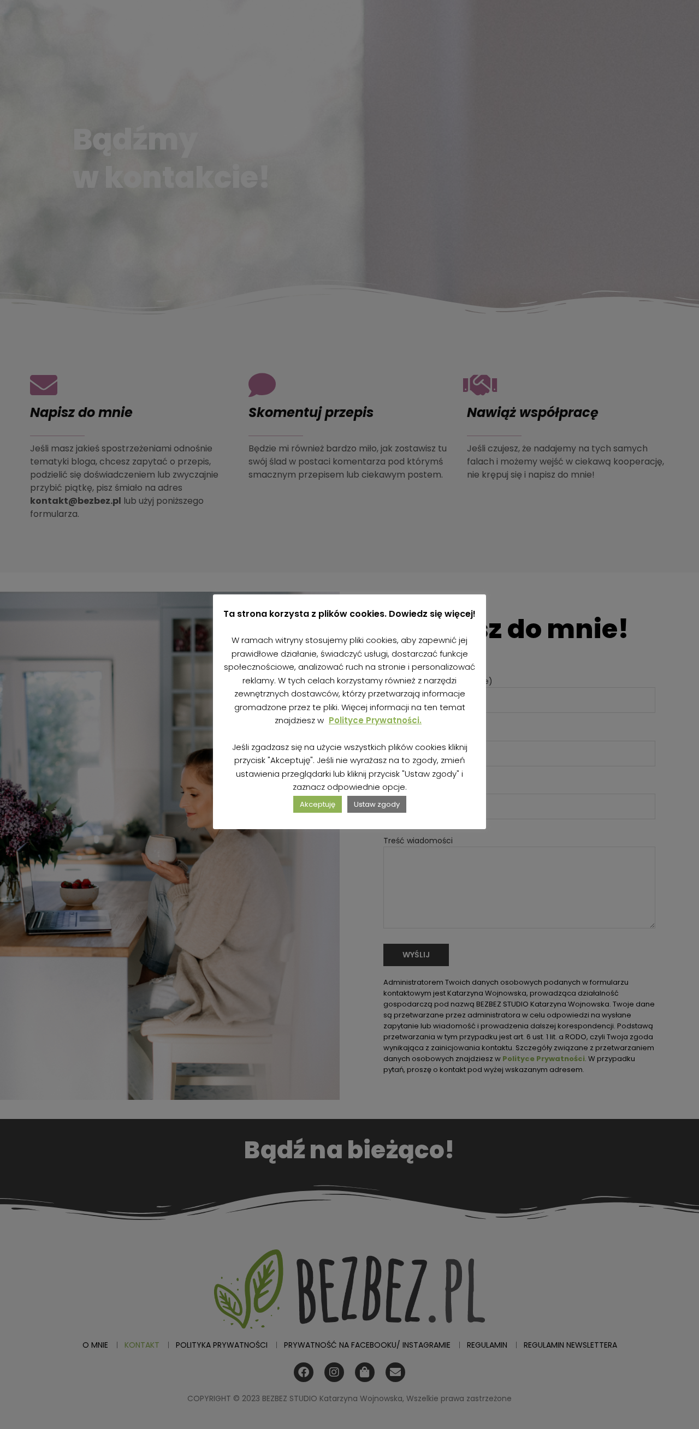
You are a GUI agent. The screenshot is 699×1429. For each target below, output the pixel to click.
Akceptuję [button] (317, 804)
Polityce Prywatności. (375, 720)
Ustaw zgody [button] (377, 804)
